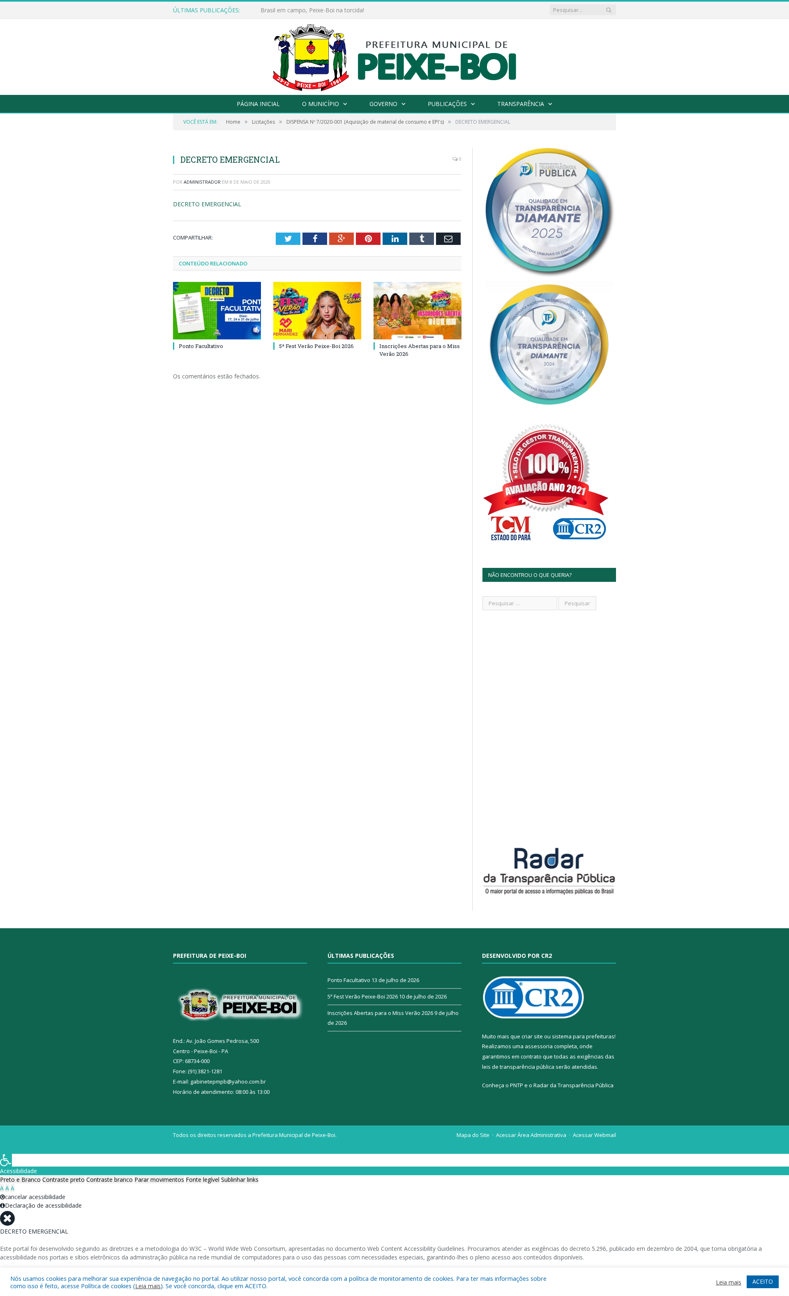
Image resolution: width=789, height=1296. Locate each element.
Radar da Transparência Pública (573, 1085)
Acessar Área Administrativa (531, 1135)
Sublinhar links (239, 1179)
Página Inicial (258, 104)
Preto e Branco (20, 1179)
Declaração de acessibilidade (43, 1205)
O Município (320, 104)
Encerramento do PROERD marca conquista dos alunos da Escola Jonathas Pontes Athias (355, 10)
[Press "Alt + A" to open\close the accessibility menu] (6, 1160)
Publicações (447, 104)
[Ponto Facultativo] (217, 310)
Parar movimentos (159, 1179)
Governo (383, 104)
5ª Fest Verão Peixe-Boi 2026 (316, 346)
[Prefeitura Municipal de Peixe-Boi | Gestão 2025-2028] (395, 54)
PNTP (516, 1085)
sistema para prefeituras (583, 1036)
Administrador (202, 182)
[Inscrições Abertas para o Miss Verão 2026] (417, 310)
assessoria (539, 1046)
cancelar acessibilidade (35, 1197)
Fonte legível (202, 1179)
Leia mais (148, 1285)
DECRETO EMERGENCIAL (207, 204)
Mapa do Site (473, 1135)
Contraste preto (63, 1179)
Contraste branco (109, 1179)
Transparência (520, 104)
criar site (532, 1036)
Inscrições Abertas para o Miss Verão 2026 (380, 1013)
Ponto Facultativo (201, 346)
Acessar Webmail (594, 1135)
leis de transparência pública (518, 1066)
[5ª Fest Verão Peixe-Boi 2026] (317, 310)
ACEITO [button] (762, 1281)
